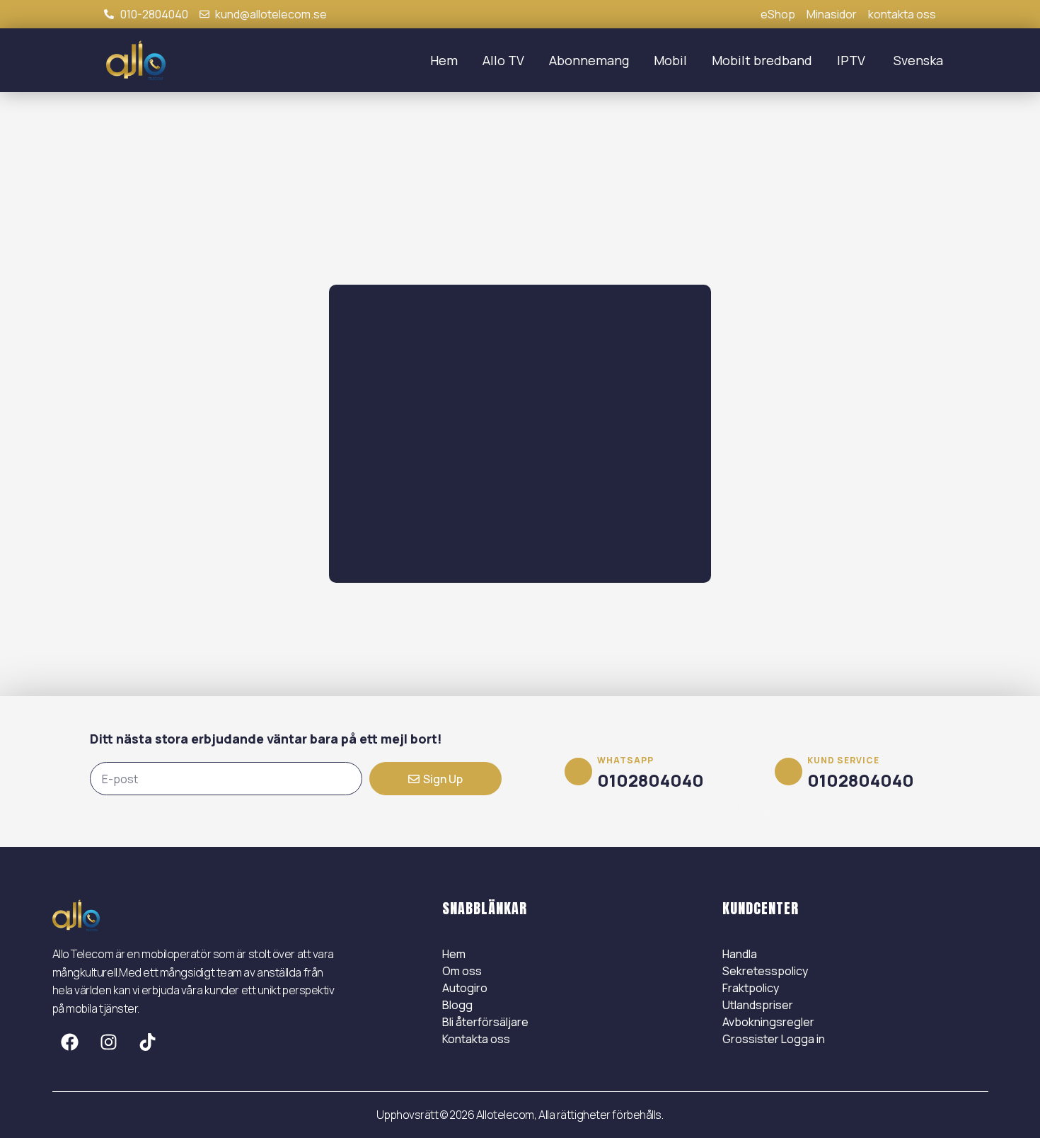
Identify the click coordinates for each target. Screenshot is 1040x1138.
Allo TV (503, 60)
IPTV (851, 60)
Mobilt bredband (762, 60)
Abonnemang (589, 60)
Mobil (670, 60)
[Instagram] (109, 1042)
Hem (444, 60)
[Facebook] (70, 1042)
